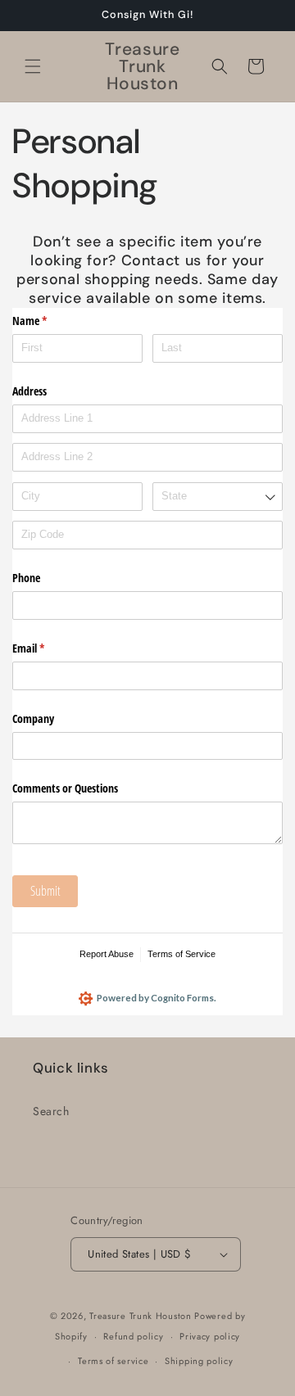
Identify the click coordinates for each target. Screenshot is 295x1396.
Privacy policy (209, 1336)
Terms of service (113, 1360)
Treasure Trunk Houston (140, 1315)
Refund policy (133, 1336)
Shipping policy (199, 1360)
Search (51, 1111)
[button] (33, 66)
